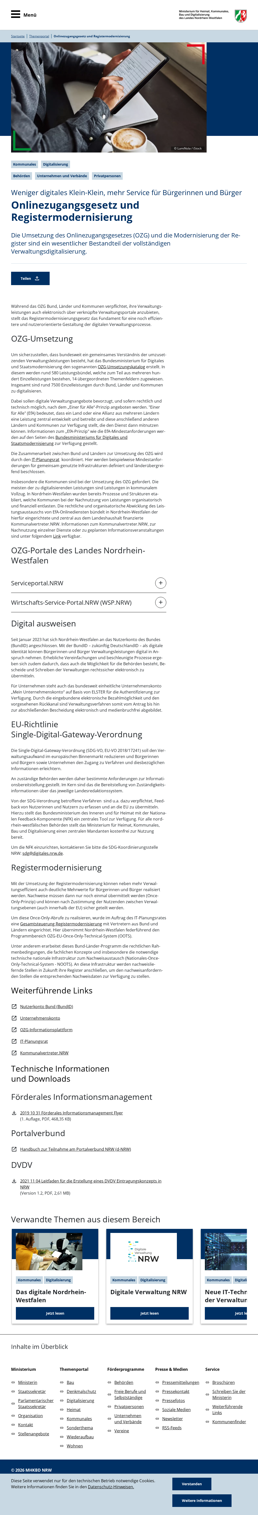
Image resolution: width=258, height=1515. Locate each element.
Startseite (18, 36)
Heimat (74, 1409)
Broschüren (223, 1382)
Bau (70, 1382)
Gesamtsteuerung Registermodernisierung (61, 924)
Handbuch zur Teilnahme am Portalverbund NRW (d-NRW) (75, 1149)
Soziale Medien (176, 1409)
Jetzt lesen (55, 1313)
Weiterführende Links (227, 1409)
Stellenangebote (33, 1434)
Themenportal (39, 36)
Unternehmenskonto (40, 1018)
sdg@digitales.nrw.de (42, 853)
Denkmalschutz (81, 1391)
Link (57, 536)
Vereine (121, 1431)
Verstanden (192, 1483)
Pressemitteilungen (180, 1382)
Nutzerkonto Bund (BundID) (46, 1006)
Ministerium (23, 1369)
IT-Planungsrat (45, 459)
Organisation (30, 1415)
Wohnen (75, 1446)
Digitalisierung (80, 1400)
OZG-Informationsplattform (46, 1030)
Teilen (26, 278)
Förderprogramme (125, 1369)
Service (212, 1369)
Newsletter (172, 1418)
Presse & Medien (171, 1369)
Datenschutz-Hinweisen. (111, 1487)
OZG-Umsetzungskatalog (121, 367)
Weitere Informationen (202, 1500)
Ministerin (27, 1382)
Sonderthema (80, 1428)
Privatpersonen (129, 1406)
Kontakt (25, 1425)
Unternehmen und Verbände (128, 1419)
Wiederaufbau (80, 1437)
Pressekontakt (175, 1391)
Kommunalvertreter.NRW (44, 1053)
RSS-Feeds (172, 1428)
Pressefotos (173, 1400)
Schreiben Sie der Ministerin (229, 1394)
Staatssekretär (32, 1391)
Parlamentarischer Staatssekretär (36, 1403)
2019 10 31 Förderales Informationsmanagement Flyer (71, 1113)
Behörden (123, 1382)
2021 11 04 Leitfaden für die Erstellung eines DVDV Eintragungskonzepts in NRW (91, 1184)
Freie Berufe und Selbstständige (130, 1394)
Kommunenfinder (229, 1422)
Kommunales (79, 1418)
